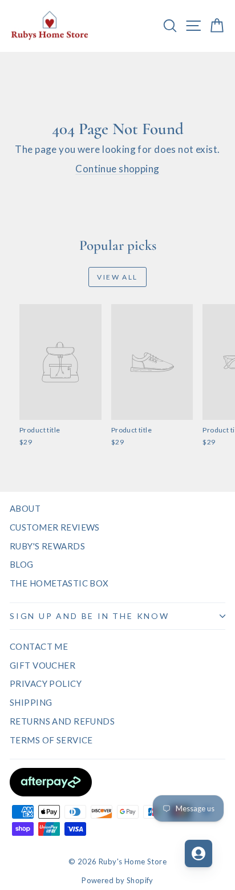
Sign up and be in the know (89, 616)
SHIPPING (31, 702)
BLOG (22, 564)
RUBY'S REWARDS (47, 546)
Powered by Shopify (117, 880)
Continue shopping (117, 169)
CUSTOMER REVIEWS (55, 527)
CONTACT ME (39, 646)
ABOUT (25, 508)
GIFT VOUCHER (42, 665)
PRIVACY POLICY (46, 683)
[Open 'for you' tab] (198, 853)
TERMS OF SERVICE (51, 740)
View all (117, 277)
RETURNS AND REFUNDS (62, 721)
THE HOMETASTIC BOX (59, 583)
